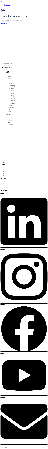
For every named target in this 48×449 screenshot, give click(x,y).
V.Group (12, 88)
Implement (10, 124)
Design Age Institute (12, 92)
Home (9, 76)
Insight (9, 118)
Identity (9, 122)
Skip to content (6, 5)
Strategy (10, 120)
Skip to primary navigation (8, 4)
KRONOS (12, 85)
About (9, 78)
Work (4, 171)
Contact (9, 111)
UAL (11, 83)
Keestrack (12, 86)
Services (10, 105)
